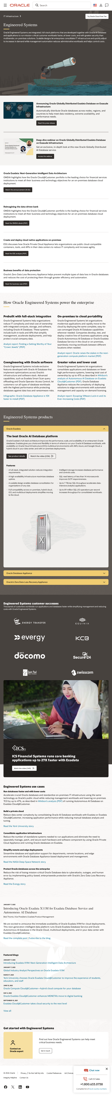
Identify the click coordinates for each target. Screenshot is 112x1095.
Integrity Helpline (10, 1077)
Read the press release (46, 123)
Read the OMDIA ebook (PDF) (16, 223)
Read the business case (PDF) (16, 284)
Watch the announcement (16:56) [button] (17, 190)
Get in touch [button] (45, 1051)
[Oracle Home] (19, 5)
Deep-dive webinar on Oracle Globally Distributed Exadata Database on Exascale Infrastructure (71, 141)
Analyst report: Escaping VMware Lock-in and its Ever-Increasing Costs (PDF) (81, 397)
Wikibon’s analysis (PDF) (50, 801)
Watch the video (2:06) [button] (40, 456)
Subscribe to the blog (39, 938)
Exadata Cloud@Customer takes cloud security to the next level (35, 1003)
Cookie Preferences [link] (54, 1073)
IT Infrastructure (11, 16)
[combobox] (62, 5)
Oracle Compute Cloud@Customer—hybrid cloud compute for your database (42, 988)
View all (7, 1010)
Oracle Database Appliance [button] (19, 573)
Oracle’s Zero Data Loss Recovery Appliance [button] (27, 582)
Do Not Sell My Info (36, 1073)
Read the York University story (19, 826)
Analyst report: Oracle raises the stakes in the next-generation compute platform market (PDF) (82, 354)
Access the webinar (45, 156)
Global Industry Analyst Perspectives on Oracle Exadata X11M (34, 970)
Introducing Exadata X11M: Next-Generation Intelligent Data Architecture (40, 962)
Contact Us (24, 1077)
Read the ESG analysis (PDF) (16, 253)
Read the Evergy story (15, 883)
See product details (15, 456)
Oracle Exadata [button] (13, 428)
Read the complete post (15, 938)
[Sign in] (101, 5)
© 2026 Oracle (9, 1073)
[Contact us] (106, 5)
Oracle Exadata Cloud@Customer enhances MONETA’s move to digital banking (43, 995)
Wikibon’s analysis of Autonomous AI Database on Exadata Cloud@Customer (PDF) (82, 378)
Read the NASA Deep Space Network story (25, 861)
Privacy (23, 1073)
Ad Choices (68, 1073)
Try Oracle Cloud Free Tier (97, 16)
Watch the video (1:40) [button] (22, 768)
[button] (5, 5)
